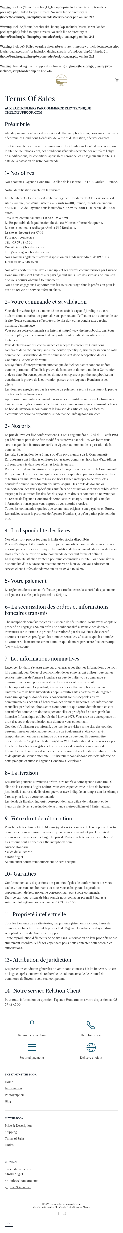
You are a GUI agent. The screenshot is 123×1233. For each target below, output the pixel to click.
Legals (78, 1204)
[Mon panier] (117, 80)
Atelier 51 (52, 1207)
